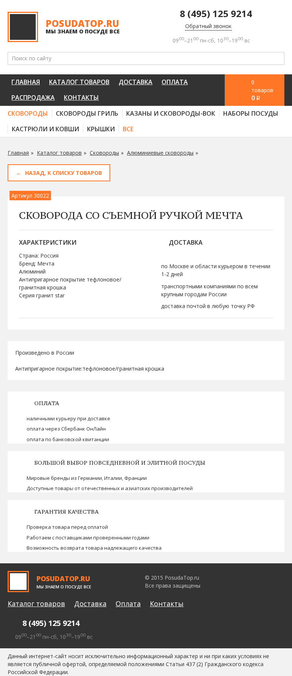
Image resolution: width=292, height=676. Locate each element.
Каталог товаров (79, 82)
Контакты (81, 97)
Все (128, 129)
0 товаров (262, 90)
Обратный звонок (208, 26)
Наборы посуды (250, 113)
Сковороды (28, 113)
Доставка (135, 82)
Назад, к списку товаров (63, 172)
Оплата (175, 82)
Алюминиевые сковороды (160, 152)
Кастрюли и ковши (45, 129)
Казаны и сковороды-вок (170, 113)
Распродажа (33, 97)
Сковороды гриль (87, 113)
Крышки (101, 129)
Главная (25, 82)
